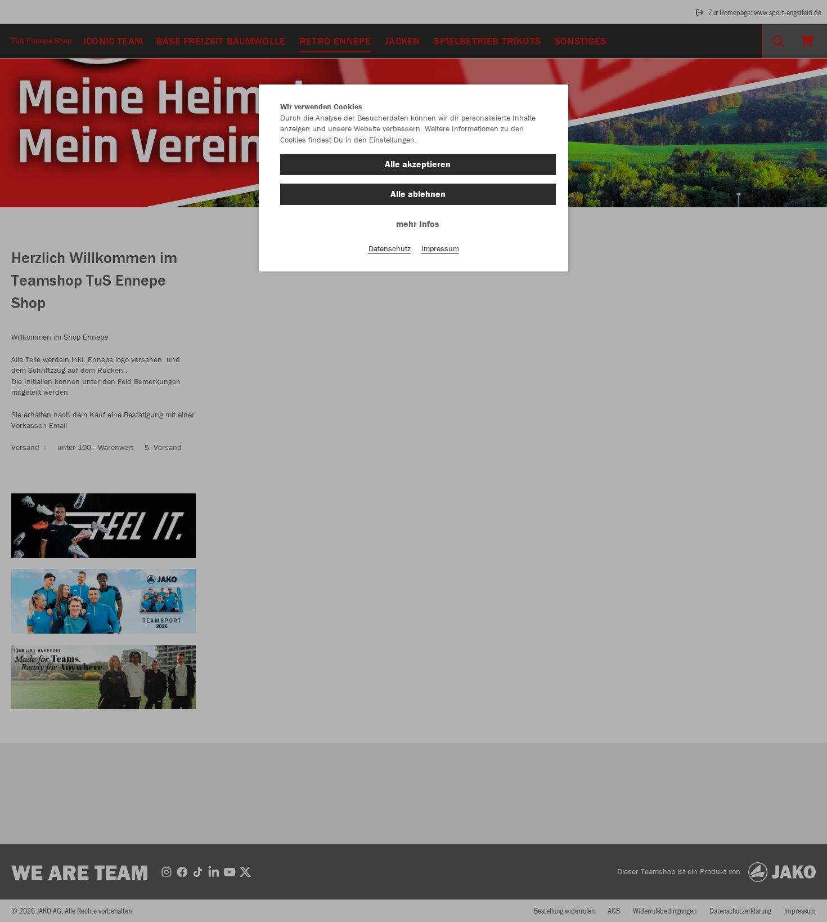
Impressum (440, 248)
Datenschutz (389, 248)
